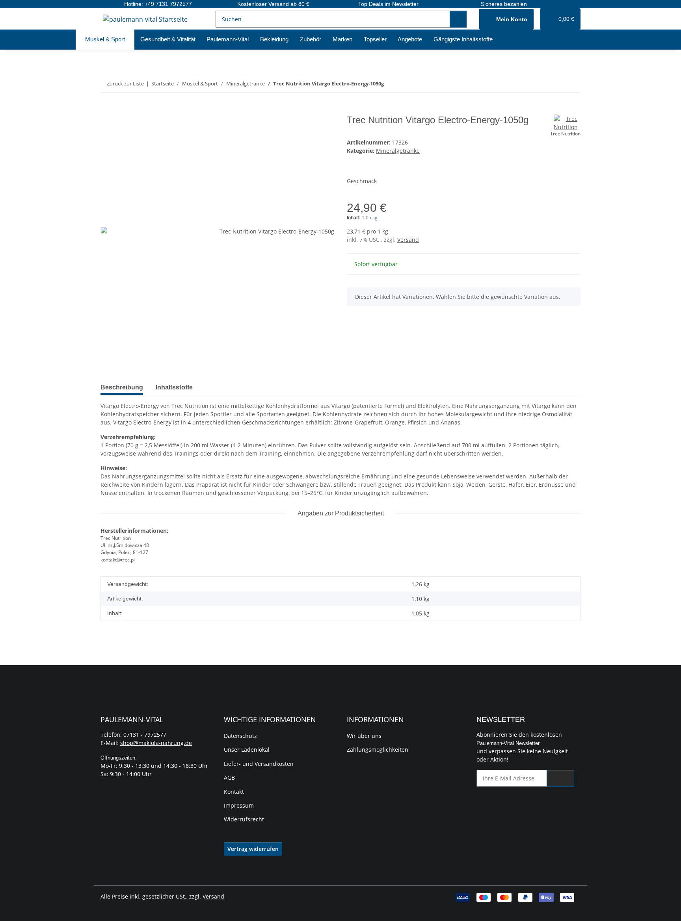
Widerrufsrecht (244, 819)
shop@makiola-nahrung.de (156, 743)
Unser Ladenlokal (247, 749)
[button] (506, 19)
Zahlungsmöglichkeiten (377, 749)
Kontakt (234, 791)
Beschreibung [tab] (121, 387)
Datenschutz (240, 735)
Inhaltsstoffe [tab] (174, 387)
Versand (408, 239)
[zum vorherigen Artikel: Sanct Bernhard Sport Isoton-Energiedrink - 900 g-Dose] (555, 83)
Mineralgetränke (398, 150)
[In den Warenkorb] (106, 110)
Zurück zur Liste (125, 83)
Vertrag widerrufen (253, 848)
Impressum (239, 805)
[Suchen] (458, 19)
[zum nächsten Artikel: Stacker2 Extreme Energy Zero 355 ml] (572, 83)
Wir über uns (364, 735)
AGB (229, 777)
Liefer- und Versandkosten (259, 763)
